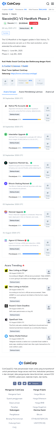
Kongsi (40, 83)
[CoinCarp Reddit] (24, 383)
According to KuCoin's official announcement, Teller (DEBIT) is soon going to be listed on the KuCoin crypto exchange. (28, 295)
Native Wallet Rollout (18, 336)
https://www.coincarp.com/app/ (24, 73)
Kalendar (5, 14)
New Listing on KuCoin (18, 287)
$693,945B (43, 9)
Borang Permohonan (14, 419)
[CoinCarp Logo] (11, 4)
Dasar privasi (14, 403)
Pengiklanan (14, 414)
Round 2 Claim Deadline (19, 305)
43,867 (10, 9)
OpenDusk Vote (15, 319)
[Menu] (52, 3)
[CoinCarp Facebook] (19, 383)
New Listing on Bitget (18, 270)
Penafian (14, 407)
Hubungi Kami (14, 423)
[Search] (47, 3)
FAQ (14, 427)
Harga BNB (39, 403)
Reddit (25, 66)
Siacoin (14, 14)
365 (25, 9)
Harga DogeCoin (39, 407)
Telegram (16, 66)
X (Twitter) (6, 66)
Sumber (5, 33)
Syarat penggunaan (14, 398)
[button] (35, 383)
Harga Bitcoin (39, 394)
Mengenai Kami (14, 394)
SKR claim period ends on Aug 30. (21, 311)
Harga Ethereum (39, 398)
